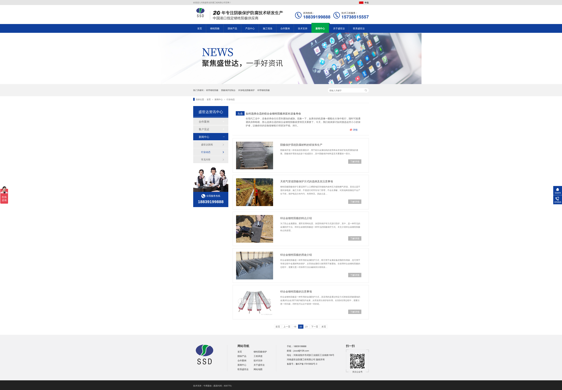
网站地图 (258, 369)
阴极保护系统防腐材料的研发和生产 (301, 144)
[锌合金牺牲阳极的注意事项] (254, 302)
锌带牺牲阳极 (263, 90)
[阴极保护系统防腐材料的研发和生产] (254, 155)
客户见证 (204, 129)
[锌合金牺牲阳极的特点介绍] (254, 229)
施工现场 (267, 28)
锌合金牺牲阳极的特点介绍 (296, 218)
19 (295, 326)
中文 (367, 2)
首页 (199, 28)
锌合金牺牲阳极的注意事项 (296, 291)
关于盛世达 (339, 28)
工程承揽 (258, 355)
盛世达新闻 (207, 144)
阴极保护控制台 (228, 90)
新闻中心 (320, 28)
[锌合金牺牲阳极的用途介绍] (254, 265)
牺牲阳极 (215, 28)
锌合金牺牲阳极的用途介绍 (296, 254)
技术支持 (302, 28)
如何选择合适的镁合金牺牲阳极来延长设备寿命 (273, 113)
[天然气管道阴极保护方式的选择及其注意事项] (254, 192)
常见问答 (205, 159)
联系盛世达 (359, 28)
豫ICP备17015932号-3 (306, 363)
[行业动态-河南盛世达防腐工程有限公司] (200, 16)
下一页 (314, 326)
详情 (355, 129)
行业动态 (231, 99)
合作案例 (285, 28)
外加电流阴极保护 (246, 90)
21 (306, 326)
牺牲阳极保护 (260, 351)
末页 (323, 326)
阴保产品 (232, 28)
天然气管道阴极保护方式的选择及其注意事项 (306, 181)
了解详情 (354, 161)
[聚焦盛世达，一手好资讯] (281, 83)
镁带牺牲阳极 (212, 90)
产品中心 (250, 28)
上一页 (286, 326)
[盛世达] (204, 364)
